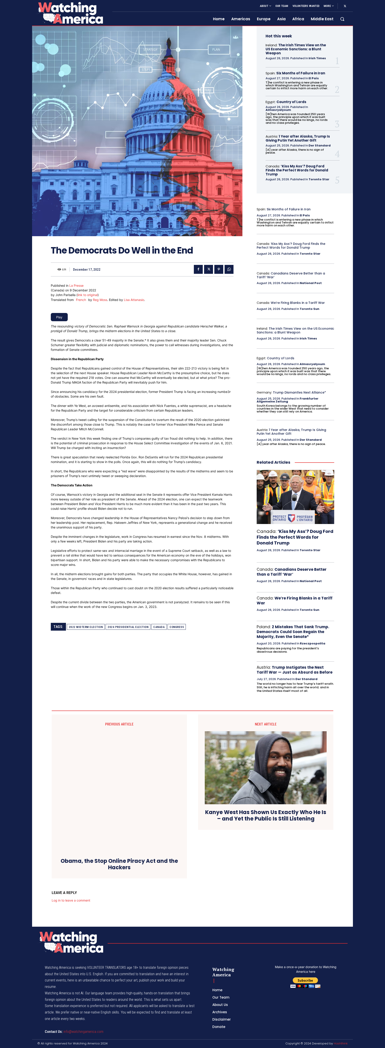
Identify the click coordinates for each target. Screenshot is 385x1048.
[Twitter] (345, 6)
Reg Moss (100, 300)
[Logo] (69, 12)
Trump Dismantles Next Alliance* (299, 392)
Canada (159, 627)
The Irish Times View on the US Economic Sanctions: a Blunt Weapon (296, 49)
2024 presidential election (128, 627)
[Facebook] (198, 269)
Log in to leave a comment (71, 900)
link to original (88, 295)
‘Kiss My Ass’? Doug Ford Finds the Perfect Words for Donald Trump (297, 170)
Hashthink (341, 1043)
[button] (342, 19)
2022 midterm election (86, 627)
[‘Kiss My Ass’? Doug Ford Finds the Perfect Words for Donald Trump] (295, 497)
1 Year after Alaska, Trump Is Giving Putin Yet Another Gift (298, 138)
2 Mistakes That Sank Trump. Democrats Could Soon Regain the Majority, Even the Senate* (293, 631)
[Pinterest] (218, 269)
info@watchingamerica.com (83, 1032)
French (81, 300)
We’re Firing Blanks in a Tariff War (298, 303)
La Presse (76, 285)
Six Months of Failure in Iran (300, 73)
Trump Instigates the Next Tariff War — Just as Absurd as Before (294, 670)
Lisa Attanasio (134, 300)
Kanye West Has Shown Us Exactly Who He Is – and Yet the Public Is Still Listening (265, 815)
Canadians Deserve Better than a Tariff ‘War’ (291, 275)
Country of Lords (291, 102)
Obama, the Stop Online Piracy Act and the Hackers (119, 864)
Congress (177, 627)
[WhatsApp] (229, 269)
